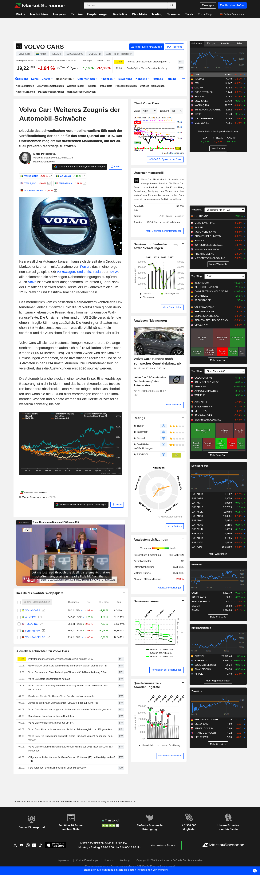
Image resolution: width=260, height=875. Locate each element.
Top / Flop (205, 14)
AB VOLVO (30, 617)
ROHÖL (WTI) (198, 597)
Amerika (225, 43)
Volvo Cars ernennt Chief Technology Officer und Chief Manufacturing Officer (67, 672)
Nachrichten (39, 14)
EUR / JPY (196, 547)
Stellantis (84, 272)
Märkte (20, 14)
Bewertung (125, 78)
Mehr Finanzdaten (172, 307)
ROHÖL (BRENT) (200, 601)
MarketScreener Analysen (81, 92)
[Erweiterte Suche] (172, 5)
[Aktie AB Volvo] (83, 176)
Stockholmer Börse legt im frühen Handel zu (51, 716)
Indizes (198, 43)
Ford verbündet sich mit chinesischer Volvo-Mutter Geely (57, 767)
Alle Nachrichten (25, 86)
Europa (211, 43)
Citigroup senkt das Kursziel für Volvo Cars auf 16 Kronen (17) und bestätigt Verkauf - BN (71, 759)
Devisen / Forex (199, 466)
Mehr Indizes (218, 148)
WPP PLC (200, 395)
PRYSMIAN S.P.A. (204, 415)
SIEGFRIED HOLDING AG (208, 419)
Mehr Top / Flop (218, 360)
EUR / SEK (197, 511)
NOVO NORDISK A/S (205, 232)
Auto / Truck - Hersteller (172, 216)
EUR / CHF (197, 503)
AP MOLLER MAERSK (206, 391)
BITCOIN (199, 656)
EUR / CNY (197, 533)
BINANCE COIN (203, 669)
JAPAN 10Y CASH (204, 728)
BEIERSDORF (202, 282)
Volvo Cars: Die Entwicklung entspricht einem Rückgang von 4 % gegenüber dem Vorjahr (70, 738)
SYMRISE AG (201, 296)
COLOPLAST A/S (203, 377)
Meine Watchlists (218, 264)
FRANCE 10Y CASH (205, 733)
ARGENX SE (201, 402)
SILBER (195, 606)
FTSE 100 (218, 137)
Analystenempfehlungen (50, 86)
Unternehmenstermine (170, 755)
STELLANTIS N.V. (204, 406)
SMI (197, 83)
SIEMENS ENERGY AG (207, 316)
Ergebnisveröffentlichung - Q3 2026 (172, 222)
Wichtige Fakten (75, 86)
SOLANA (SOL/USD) (205, 665)
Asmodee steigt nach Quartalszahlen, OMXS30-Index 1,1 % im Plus (63, 703)
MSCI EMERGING (204, 118)
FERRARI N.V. (32, 630)
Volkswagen (66, 272)
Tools (189, 14)
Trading (157, 14)
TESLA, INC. (31, 624)
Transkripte (106, 86)
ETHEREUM (201, 660)
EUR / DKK (197, 520)
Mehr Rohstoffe (218, 617)
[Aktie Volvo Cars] (50, 176)
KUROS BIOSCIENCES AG (209, 245)
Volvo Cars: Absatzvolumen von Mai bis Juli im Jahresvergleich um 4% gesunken (70, 729)
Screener (173, 14)
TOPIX (198, 114)
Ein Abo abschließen (232, 5)
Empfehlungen (97, 14)
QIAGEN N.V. (201, 325)
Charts (46, 78)
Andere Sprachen (25, 92)
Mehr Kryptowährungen (218, 680)
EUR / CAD (197, 525)
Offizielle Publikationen (152, 86)
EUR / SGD (197, 542)
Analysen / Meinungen (150, 320)
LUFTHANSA (201, 216)
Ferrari (85, 267)
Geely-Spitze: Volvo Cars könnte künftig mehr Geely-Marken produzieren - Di (149, 68)
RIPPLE (199, 674)
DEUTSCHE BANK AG (206, 287)
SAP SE (199, 227)
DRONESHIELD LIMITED (208, 236)
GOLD (194, 592)
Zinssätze (196, 691)
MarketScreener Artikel (51, 92)
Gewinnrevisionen (147, 601)
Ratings (158, 78)
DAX (197, 74)
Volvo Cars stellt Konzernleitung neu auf (49, 679)
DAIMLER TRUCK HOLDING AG (211, 291)
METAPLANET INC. (205, 223)
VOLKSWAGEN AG (35, 637)
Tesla (97, 272)
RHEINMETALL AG (204, 254)
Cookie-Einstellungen (87, 860)
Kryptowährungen (201, 628)
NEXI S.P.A (200, 386)
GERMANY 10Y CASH (206, 719)
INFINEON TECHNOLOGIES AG (211, 320)
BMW (113, 272)
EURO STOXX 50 (204, 92)
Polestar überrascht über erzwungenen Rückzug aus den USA (149, 61)
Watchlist (196, 209)
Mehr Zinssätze (218, 744)
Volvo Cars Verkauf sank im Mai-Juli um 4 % (51, 722)
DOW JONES (201, 101)
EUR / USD (197, 494)
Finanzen (107, 78)
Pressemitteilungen (126, 86)
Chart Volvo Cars (146, 103)
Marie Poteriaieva (44, 153)
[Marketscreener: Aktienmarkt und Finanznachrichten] (39, 5)
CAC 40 (199, 87)
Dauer (137, 110)
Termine (77, 14)
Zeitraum (164, 110)
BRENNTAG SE (203, 300)
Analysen (59, 14)
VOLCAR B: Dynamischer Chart (165, 159)
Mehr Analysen (174, 404)
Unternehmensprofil (148, 172)
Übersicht (21, 78)
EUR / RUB (197, 507)
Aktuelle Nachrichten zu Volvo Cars (42, 651)
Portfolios (120, 14)
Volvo (32, 282)
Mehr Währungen (218, 554)
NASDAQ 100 (202, 105)
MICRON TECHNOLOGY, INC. (210, 258)
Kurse (35, 78)
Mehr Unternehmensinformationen (164, 231)
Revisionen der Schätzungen (167, 670)
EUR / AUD (197, 529)
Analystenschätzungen (151, 539)
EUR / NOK (197, 516)
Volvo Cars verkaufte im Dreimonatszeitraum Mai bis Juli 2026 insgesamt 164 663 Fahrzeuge (70, 748)
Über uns (108, 860)
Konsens (142, 78)
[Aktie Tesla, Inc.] (48, 183)
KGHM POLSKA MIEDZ (207, 382)
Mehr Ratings (175, 526)
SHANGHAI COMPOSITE (208, 109)
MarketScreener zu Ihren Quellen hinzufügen (81, 166)
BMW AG (199, 240)
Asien (239, 43)
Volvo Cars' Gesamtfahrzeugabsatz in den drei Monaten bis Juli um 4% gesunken (70, 709)
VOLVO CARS (32, 610)
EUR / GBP (197, 498)
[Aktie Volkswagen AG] (55, 190)
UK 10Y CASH (202, 737)
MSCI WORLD (202, 123)
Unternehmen (86, 78)
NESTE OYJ (201, 411)
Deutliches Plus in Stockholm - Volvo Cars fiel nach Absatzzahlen (61, 696)
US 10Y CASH (202, 724)
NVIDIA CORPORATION (207, 249)
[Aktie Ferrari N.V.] (84, 183)
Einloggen (208, 5)
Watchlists (139, 14)
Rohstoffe (196, 564)
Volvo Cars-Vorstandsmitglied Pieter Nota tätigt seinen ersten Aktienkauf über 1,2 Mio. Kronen (70, 687)
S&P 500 (199, 96)
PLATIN (195, 610)
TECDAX (199, 79)
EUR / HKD (197, 538)
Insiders (92, 86)
